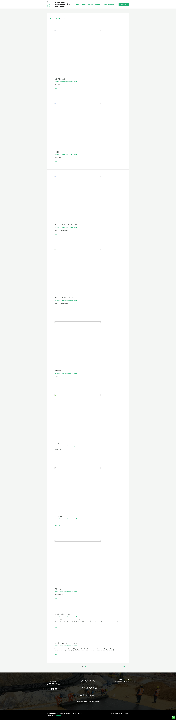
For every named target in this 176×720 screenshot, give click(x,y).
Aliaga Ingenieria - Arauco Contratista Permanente (62, 4)
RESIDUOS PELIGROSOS (65, 297)
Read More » (58, 88)
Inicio (77, 4)
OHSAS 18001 (60, 516)
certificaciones (69, 82)
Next (125, 666)
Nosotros (83, 4)
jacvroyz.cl (58, 715)
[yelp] (56, 689)
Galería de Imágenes (109, 4)
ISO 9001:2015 (60, 79)
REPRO (58, 370)
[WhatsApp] (52, 689)
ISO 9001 (58, 589)
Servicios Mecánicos (63, 614)
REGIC (57, 443)
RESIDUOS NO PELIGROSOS (67, 224)
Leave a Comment (59, 82)
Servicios (90, 4)
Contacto (97, 4)
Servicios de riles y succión (66, 643)
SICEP (57, 152)
